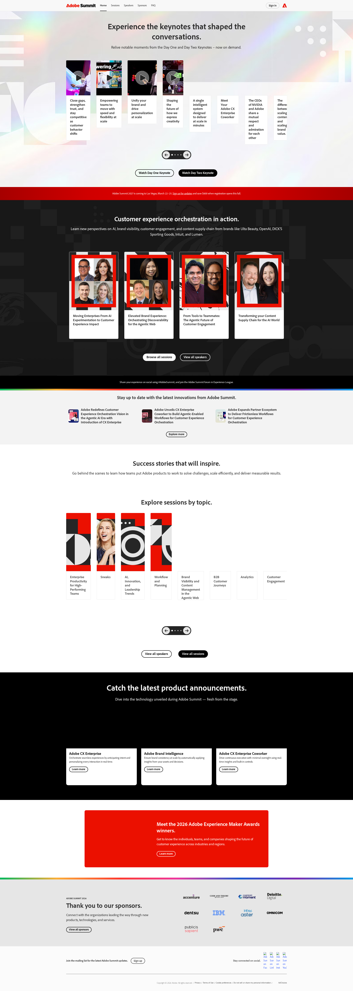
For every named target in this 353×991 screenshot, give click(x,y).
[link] (109, 94)
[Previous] (166, 154)
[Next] (186, 154)
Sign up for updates (182, 193)
